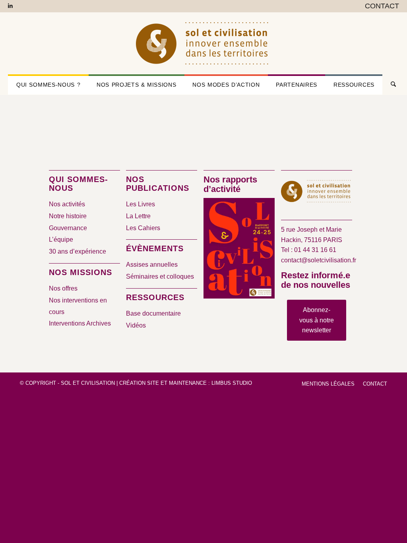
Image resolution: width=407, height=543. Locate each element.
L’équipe (61, 239)
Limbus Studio (231, 383)
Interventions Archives (80, 323)
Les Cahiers (143, 228)
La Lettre (138, 216)
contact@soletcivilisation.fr (318, 260)
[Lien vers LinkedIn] (10, 6)
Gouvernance (68, 228)
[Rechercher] (390, 85)
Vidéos (136, 325)
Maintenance (188, 383)
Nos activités (67, 204)
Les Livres (140, 204)
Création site (139, 383)
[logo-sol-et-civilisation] (203, 43)
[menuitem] (380, 6)
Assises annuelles (152, 264)
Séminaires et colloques (160, 276)
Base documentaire (153, 313)
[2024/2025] (239, 249)
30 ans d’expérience (77, 251)
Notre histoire (68, 216)
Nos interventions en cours (78, 306)
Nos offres (63, 288)
